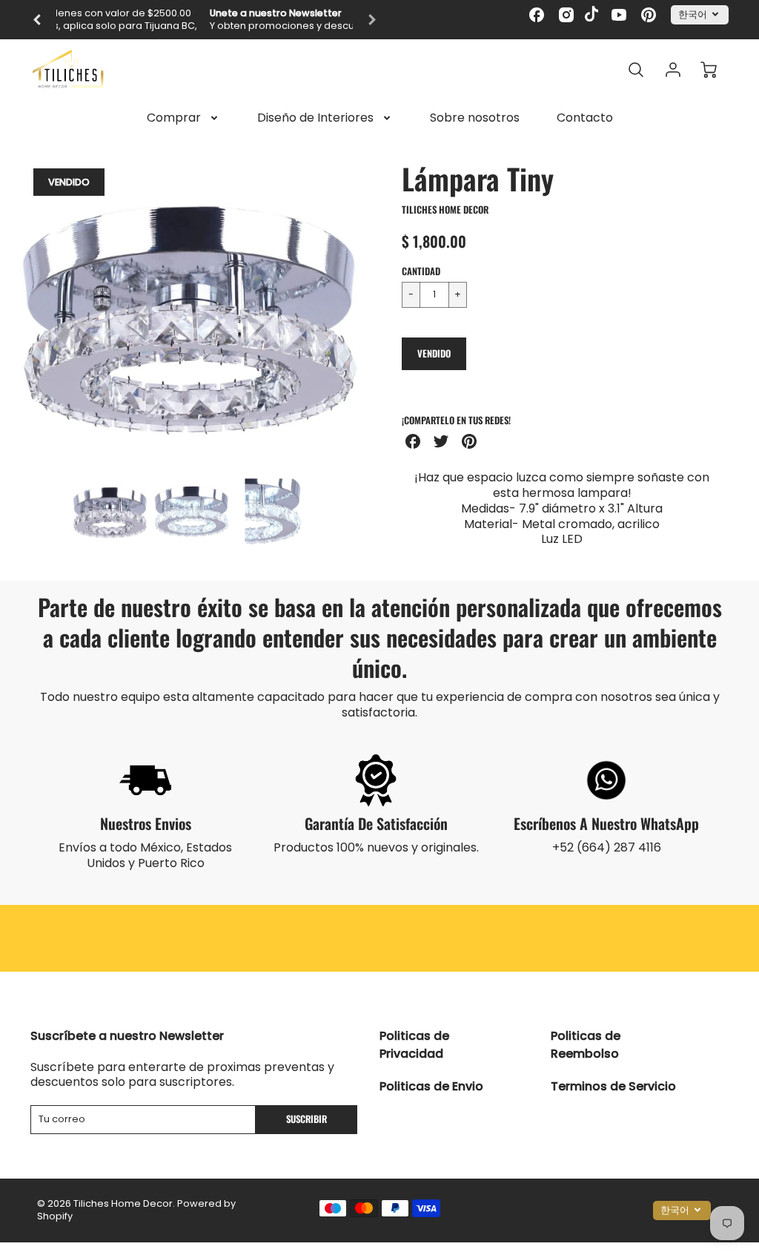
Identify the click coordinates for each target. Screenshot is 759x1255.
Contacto (585, 118)
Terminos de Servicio (613, 1086)
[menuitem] (183, 118)
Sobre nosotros (475, 118)
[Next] (368, 311)
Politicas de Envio (431, 1086)
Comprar (174, 118)
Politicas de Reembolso (585, 1044)
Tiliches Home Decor (445, 209)
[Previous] (37, 20)
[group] (204, 19)
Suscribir (306, 1119)
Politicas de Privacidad (414, 1044)
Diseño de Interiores (315, 118)
